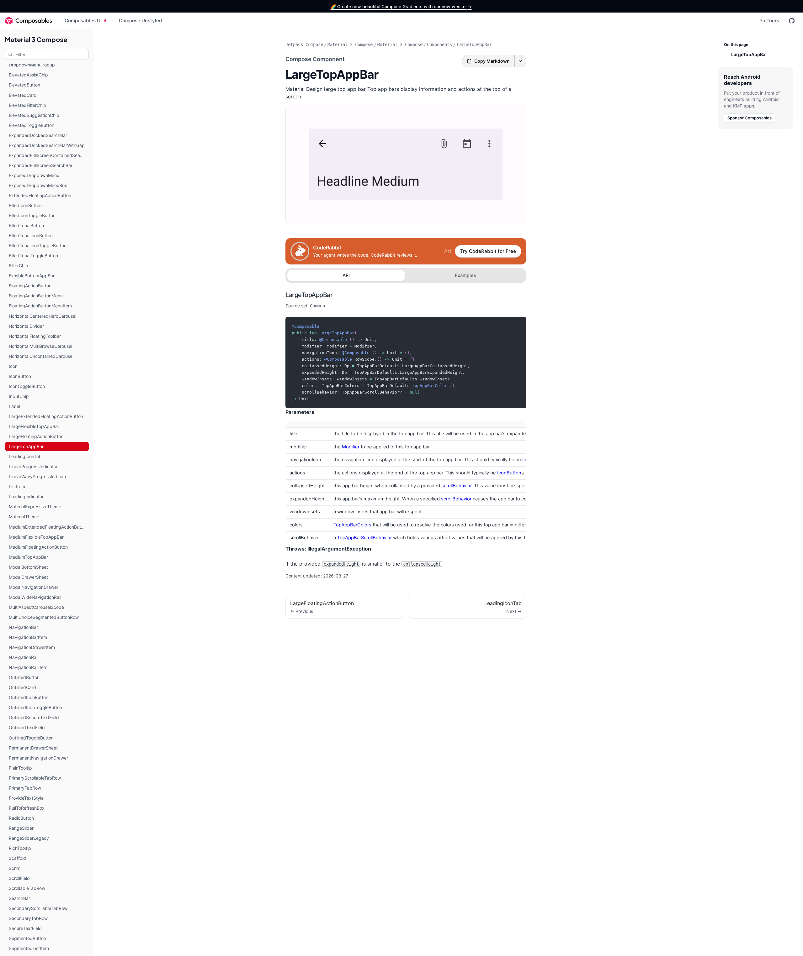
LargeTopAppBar (308, 295)
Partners (769, 21)
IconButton (509, 473)
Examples (465, 275)
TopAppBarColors (352, 525)
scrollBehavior (456, 485)
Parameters (299, 412)
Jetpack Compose (304, 44)
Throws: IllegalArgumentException (328, 549)
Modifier (350, 447)
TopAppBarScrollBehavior (364, 538)
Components (439, 44)
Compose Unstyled (140, 21)
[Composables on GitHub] (791, 20)
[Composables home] (28, 20)
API (346, 275)
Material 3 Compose (36, 39)
